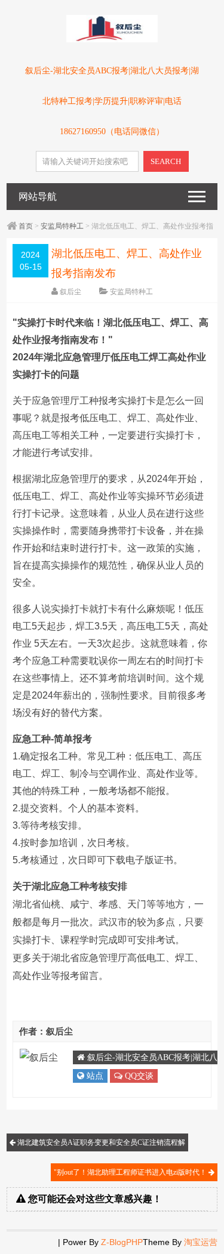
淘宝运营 (200, 1242)
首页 (26, 226)
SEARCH (166, 161)
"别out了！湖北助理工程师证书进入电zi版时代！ (131, 1172)
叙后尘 (70, 292)
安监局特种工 (62, 226)
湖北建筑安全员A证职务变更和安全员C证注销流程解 (100, 1142)
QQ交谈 (138, 1075)
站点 (93, 1075)
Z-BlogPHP (122, 1242)
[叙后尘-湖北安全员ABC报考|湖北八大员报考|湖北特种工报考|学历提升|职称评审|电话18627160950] (112, 40)
